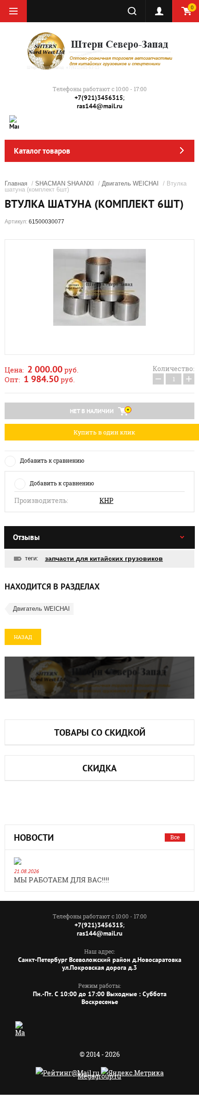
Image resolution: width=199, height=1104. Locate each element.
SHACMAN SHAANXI (64, 183)
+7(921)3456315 (99, 97)
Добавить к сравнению (52, 460)
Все (175, 837)
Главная (16, 183)
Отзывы (26, 537)
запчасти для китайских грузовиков (104, 558)
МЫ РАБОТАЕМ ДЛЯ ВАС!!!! (61, 879)
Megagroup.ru (99, 1076)
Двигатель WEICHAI (130, 183)
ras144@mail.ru (100, 106)
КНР (106, 500)
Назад (23, 636)
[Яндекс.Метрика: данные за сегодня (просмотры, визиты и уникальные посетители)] (132, 1073)
